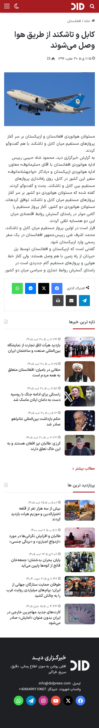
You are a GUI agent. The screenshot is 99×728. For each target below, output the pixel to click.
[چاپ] (58, 300)
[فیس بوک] (56, 288)
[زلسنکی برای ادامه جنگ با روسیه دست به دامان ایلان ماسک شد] (80, 396)
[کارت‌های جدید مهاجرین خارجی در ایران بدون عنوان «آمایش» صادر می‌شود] (80, 614)
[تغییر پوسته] (16, 8)
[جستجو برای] (92, 8)
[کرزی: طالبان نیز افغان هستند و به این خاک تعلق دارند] (80, 445)
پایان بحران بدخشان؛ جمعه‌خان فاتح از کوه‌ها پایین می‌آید (36, 563)
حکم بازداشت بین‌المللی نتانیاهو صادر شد (36, 421)
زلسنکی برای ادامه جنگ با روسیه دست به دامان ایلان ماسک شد (36, 397)
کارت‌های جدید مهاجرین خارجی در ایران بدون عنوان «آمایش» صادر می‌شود (34, 618)
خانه (88, 21)
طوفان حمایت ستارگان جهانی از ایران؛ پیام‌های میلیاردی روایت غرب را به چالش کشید (33, 590)
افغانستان (74, 21)
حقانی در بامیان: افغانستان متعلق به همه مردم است (34, 372)
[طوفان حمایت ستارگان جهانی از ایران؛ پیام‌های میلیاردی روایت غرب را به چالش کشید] (80, 586)
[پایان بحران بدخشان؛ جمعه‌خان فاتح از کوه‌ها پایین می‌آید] (80, 562)
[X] (43, 288)
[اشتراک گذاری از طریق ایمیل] (71, 300)
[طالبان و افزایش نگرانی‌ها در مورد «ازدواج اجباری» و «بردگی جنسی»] (80, 538)
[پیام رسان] (30, 288)
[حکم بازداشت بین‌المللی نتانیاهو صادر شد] (80, 420)
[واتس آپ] (17, 288)
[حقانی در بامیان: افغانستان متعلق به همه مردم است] (80, 371)
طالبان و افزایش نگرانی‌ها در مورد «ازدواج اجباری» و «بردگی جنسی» (35, 539)
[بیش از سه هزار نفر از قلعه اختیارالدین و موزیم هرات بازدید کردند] (80, 510)
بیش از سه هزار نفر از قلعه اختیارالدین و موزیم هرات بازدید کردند (36, 514)
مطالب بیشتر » (83, 469)
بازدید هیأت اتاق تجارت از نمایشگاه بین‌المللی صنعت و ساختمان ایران (34, 348)
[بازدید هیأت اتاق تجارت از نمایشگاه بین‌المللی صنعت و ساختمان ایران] (80, 347)
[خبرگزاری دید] (77, 6)
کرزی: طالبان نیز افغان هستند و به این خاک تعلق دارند (34, 446)
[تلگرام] (84, 300)
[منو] (7, 8)
